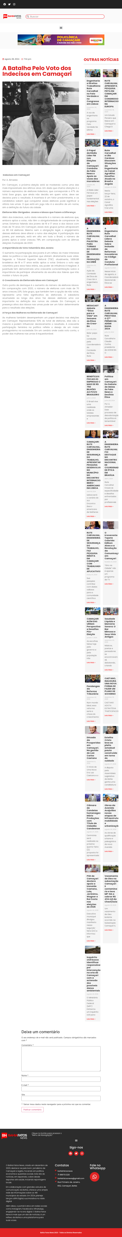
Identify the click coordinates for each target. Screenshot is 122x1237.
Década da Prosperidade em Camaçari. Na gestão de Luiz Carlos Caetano (94, 748)
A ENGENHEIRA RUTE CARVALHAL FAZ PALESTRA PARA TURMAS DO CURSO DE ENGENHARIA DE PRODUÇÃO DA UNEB (94, 245)
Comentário (27, 1045)
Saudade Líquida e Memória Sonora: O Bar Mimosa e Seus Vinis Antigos (110, 627)
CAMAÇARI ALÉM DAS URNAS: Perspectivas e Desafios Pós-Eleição (94, 626)
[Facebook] (5, 4)
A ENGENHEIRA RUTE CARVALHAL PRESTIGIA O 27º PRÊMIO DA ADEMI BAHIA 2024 (111, 317)
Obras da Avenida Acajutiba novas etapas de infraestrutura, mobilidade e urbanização (113, 815)
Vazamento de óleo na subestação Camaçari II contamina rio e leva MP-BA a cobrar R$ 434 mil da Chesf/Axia (111, 888)
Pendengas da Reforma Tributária (93, 690)
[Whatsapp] (94, 1177)
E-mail (25, 1085)
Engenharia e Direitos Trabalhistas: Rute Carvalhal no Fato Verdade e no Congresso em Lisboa (94, 92)
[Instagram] (14, 4)
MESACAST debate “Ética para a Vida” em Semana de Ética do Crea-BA (93, 316)
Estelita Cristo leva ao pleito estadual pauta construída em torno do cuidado (111, 749)
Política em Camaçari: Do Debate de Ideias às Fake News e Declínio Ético (111, 387)
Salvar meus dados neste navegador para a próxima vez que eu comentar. (57, 1104)
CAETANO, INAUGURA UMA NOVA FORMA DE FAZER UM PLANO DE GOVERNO (111, 686)
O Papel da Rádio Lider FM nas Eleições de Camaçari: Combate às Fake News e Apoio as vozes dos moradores (93, 166)
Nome (24, 1075)
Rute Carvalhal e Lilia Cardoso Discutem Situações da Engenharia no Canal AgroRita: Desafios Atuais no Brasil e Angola (111, 167)
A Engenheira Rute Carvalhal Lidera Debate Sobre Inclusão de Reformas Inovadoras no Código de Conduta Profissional (111, 246)
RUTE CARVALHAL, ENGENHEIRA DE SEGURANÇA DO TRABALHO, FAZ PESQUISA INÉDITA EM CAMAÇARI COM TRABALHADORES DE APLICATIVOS (96, 552)
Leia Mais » (91, 134)
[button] (61, 28)
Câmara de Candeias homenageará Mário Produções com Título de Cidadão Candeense (95, 817)
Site (23, 1095)
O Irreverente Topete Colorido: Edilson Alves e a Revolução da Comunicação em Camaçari (113, 545)
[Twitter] (9, 4)
